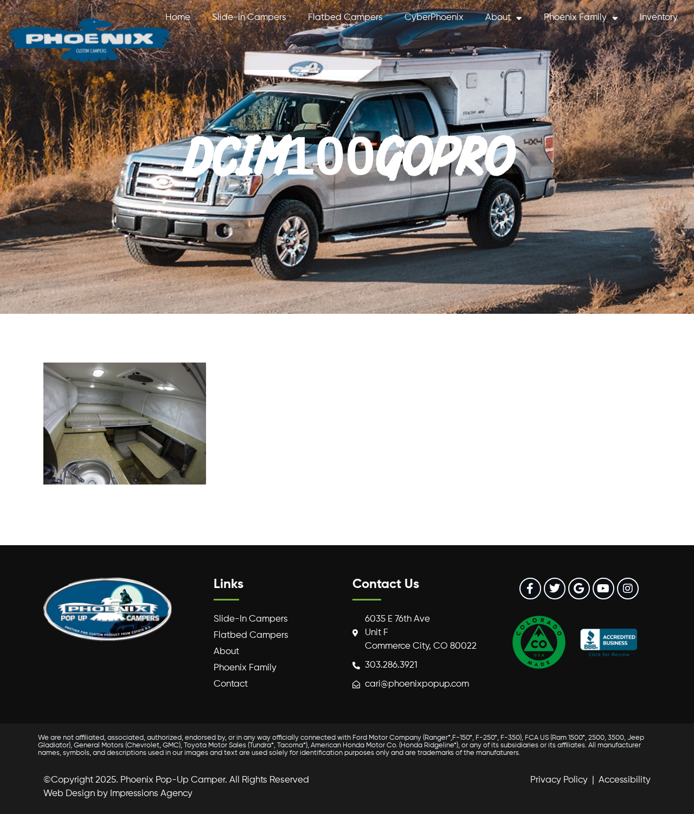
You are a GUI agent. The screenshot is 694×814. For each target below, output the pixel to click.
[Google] (579, 588)
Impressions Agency (151, 793)
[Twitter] (555, 588)
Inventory (659, 17)
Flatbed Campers (345, 17)
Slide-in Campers (249, 17)
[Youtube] (603, 588)
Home (177, 17)
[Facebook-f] (530, 588)
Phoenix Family (575, 17)
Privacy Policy (559, 780)
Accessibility (625, 780)
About (498, 17)
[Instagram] (628, 588)
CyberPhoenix (434, 17)
